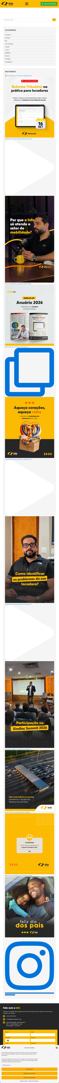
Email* (32, 1032)
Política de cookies (24, 1081)
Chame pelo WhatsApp (50, 3)
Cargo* (7, 1043)
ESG (6, 41)
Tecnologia (7, 59)
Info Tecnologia (9, 44)
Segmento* (33, 1043)
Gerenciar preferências (29, 1077)
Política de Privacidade (33, 1081)
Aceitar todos (29, 1069)
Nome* (7, 1032)
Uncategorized (8, 62)
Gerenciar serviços (6, 1065)
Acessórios (8, 35)
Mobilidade (7, 53)
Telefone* (7, 1037)
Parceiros (7, 56)
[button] (56, 1048)
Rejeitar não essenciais (29, 1073)
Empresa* (33, 1037)
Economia (7, 38)
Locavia (7, 50)
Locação (7, 47)
